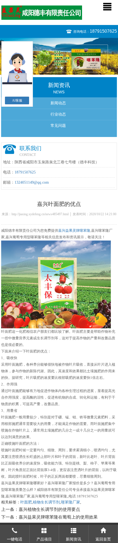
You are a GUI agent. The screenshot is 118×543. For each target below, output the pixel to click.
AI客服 (17, 100)
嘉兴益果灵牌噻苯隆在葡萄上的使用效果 (58, 517)
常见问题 (58, 126)
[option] (59, 56)
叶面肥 (26, 502)
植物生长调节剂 (46, 502)
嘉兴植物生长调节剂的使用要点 (49, 509)
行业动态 (58, 114)
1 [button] (56, 67)
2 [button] (61, 67)
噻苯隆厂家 (70, 502)
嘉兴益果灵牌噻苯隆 (74, 230)
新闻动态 (58, 103)
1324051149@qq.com (32, 182)
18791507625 (103, 31)
